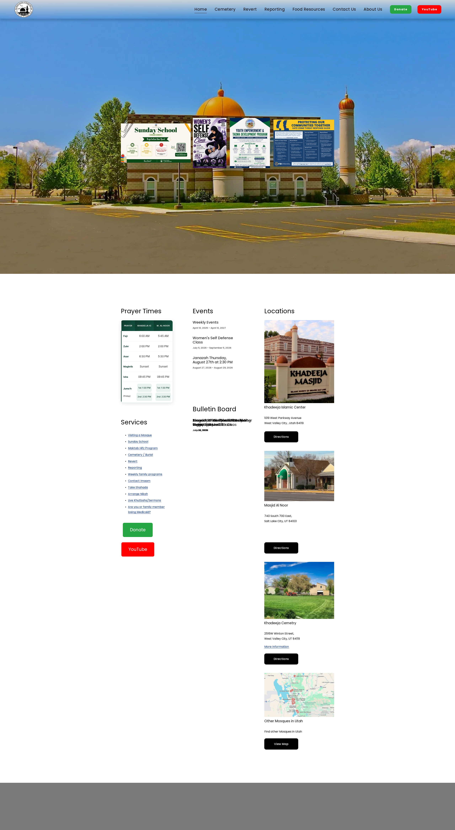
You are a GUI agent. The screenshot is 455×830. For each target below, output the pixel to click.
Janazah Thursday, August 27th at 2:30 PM (213, 360)
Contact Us (344, 9)
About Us (373, 9)
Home (200, 9)
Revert (250, 9)
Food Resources (309, 9)
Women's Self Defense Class (213, 340)
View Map (281, 744)
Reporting (274, 9)
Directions (281, 437)
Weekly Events (205, 322)
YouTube (429, 9)
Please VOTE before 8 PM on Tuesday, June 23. (218, 422)
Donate (400, 9)
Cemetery (225, 9)
